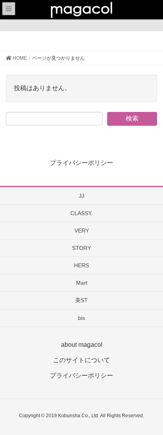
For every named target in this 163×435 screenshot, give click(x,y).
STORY (81, 248)
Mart (81, 283)
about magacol (81, 344)
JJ (81, 196)
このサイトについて (81, 360)
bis (81, 318)
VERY (81, 230)
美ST (81, 300)
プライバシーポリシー (81, 162)
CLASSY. (81, 213)
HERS (81, 265)
